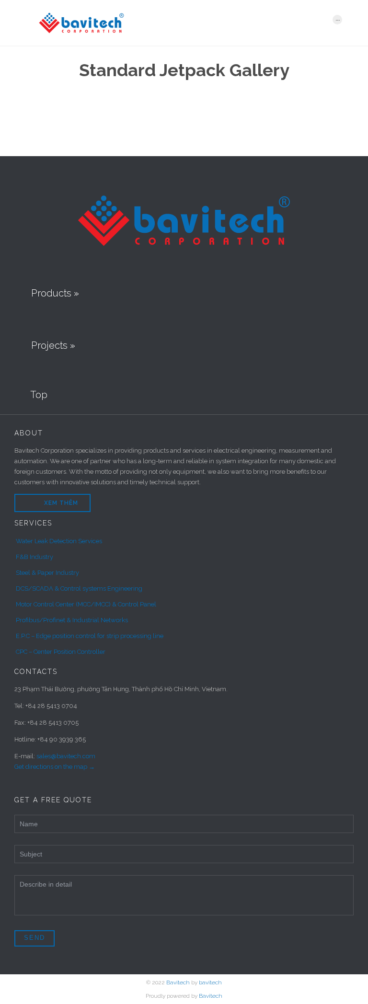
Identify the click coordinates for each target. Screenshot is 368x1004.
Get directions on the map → (54, 766)
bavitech (210, 982)
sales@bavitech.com (65, 756)
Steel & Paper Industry (47, 572)
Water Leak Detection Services (59, 541)
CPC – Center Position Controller (60, 651)
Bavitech (178, 982)
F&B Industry (34, 556)
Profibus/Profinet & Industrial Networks (72, 620)
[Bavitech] (178, 23)
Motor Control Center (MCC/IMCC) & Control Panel (86, 604)
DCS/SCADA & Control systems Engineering (79, 588)
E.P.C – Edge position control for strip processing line (89, 635)
